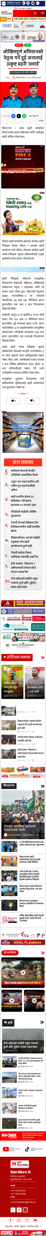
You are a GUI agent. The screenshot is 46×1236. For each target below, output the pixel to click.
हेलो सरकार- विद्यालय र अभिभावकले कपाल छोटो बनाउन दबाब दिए (23, 567)
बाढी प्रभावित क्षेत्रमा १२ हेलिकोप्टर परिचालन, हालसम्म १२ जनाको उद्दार (23, 500)
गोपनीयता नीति (32, 1226)
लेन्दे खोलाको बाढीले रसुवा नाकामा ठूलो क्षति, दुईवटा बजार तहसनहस (24, 582)
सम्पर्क (16, 1226)
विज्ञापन (23, 1226)
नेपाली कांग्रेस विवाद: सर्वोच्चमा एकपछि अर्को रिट (24, 554)
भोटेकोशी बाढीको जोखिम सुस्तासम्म (23, 513)
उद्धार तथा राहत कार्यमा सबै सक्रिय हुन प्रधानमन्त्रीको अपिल (25, 485)
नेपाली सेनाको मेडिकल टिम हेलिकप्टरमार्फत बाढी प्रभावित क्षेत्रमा (25, 526)
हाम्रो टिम (9, 1226)
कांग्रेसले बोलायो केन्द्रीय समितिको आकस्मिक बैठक (24, 473)
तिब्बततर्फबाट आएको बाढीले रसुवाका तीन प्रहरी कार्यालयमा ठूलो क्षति (25, 541)
